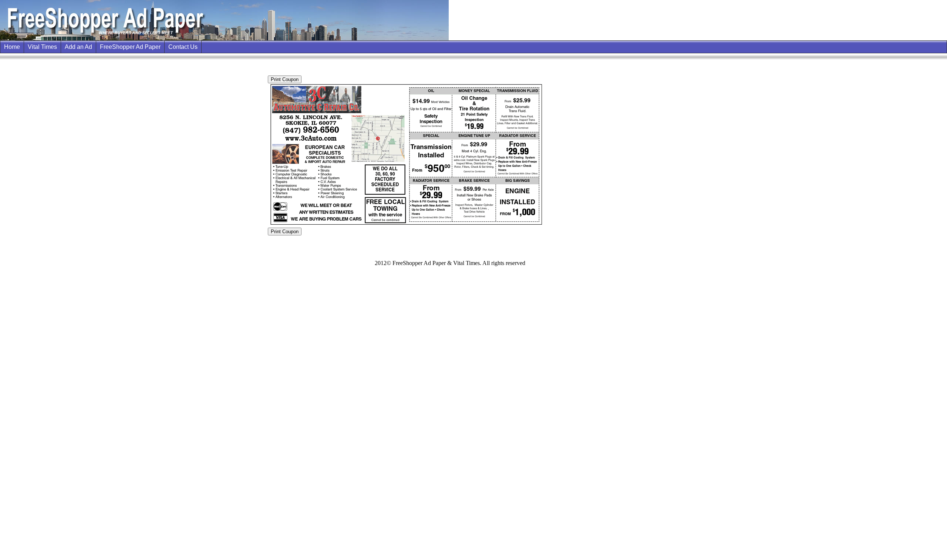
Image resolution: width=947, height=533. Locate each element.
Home (12, 47)
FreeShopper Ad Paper (130, 47)
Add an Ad (78, 47)
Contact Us (183, 47)
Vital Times (42, 47)
